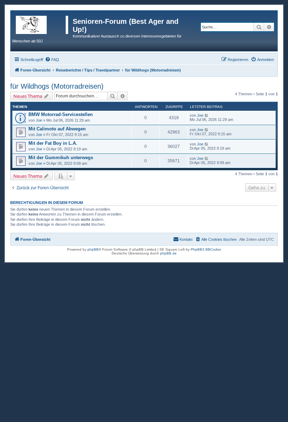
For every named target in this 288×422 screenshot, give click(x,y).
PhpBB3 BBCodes (206, 249)
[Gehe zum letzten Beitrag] (206, 115)
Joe (39, 120)
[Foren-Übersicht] (42, 23)
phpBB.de (168, 253)
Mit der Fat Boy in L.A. (52, 143)
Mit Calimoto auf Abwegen (57, 128)
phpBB (93, 249)
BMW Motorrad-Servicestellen (60, 114)
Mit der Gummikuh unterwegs (60, 157)
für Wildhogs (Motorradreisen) (57, 86)
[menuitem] (52, 59)
